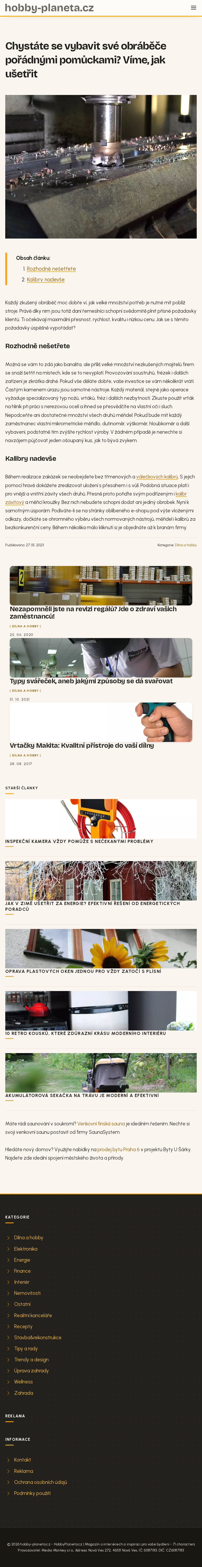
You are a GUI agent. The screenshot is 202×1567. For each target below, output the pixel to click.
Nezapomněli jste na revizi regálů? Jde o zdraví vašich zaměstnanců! (93, 613)
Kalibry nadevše (46, 279)
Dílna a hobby (186, 545)
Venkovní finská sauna (101, 1124)
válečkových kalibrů (157, 477)
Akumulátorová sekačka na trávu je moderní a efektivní (82, 1095)
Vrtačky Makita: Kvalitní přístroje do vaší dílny (82, 745)
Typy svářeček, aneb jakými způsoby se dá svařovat (91, 681)
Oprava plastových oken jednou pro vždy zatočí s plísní (83, 971)
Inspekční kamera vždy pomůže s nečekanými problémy (79, 841)
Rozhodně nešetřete (51, 269)
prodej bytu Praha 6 (119, 1149)
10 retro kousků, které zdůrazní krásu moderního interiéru (85, 1033)
